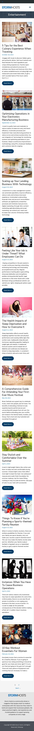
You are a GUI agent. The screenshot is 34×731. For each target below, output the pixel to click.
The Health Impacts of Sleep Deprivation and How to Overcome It (14, 324)
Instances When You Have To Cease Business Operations (16, 585)
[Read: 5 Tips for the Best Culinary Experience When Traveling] (17, 32)
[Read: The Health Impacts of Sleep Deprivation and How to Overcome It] (17, 307)
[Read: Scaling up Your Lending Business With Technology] (17, 168)
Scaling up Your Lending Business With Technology (17, 182)
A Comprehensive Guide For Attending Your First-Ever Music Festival (16, 392)
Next (18, 688)
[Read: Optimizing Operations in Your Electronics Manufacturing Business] (17, 100)
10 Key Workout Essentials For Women (14, 649)
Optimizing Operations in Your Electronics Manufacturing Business (16, 117)
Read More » (8, 83)
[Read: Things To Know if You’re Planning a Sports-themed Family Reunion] (17, 505)
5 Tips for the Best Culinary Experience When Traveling (16, 48)
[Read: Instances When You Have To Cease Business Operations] (17, 568)
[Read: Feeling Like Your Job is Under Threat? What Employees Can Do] (17, 237)
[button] (17, 1)
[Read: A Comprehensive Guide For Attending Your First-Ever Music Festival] (17, 375)
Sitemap (20, 727)
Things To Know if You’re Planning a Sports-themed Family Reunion (16, 521)
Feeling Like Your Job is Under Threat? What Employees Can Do (14, 253)
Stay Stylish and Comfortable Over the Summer (14, 458)
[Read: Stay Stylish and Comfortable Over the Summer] (17, 441)
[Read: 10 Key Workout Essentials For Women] (17, 634)
